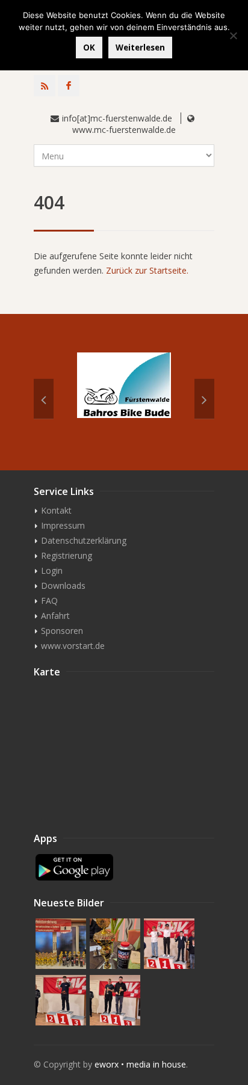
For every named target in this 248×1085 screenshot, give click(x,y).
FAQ (49, 600)
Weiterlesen (140, 47)
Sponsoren (62, 630)
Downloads (63, 585)
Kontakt (56, 510)
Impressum (63, 525)
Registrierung (66, 555)
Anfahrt (55, 615)
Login (52, 570)
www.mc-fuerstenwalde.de (124, 129)
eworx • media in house (140, 1064)
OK (89, 47)
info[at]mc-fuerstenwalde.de (117, 118)
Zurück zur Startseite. (147, 270)
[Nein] (233, 35)
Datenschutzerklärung (83, 540)
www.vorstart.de (73, 645)
